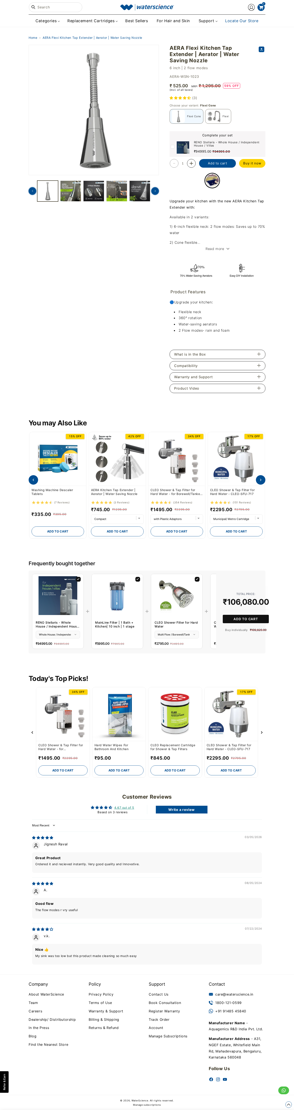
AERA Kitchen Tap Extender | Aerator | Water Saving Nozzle (114, 492)
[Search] (33, 7)
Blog (32, 1036)
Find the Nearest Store (48, 1044)
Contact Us (159, 994)
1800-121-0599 (228, 1003)
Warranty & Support (106, 1011)
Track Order (159, 1019)
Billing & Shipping (104, 1019)
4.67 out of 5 (124, 807)
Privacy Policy (101, 994)
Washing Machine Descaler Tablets (52, 492)
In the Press (39, 1028)
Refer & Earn (4, 1082)
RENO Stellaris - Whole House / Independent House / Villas (227, 144)
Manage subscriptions (147, 1104)
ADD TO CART (246, 619)
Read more (215, 249)
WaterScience (140, 1100)
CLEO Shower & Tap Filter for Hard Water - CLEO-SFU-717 (232, 492)
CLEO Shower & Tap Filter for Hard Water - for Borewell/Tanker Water (175, 492)
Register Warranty (164, 1011)
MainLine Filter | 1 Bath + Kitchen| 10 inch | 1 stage (115, 624)
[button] (47, 21)
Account (156, 1028)
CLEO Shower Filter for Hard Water (176, 624)
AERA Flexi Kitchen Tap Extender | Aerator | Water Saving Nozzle (92, 37)
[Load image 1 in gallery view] (47, 191)
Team (33, 1003)
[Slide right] (155, 191)
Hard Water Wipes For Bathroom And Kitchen (111, 747)
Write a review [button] (181, 809)
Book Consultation (165, 1003)
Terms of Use (100, 1003)
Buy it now (252, 163)
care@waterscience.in (234, 994)
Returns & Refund (104, 1028)
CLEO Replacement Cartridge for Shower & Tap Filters (172, 747)
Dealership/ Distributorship (52, 1019)
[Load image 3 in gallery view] (93, 191)
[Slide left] (32, 191)
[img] (42, 837)
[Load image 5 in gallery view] (139, 191)
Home (33, 37)
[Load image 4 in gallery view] (116, 191)
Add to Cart (57, 531)
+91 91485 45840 (230, 1011)
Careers (35, 1011)
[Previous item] (33, 480)
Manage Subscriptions (168, 1036)
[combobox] (55, 7)
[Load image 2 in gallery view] (70, 191)
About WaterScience (46, 994)
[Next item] (260, 480)
